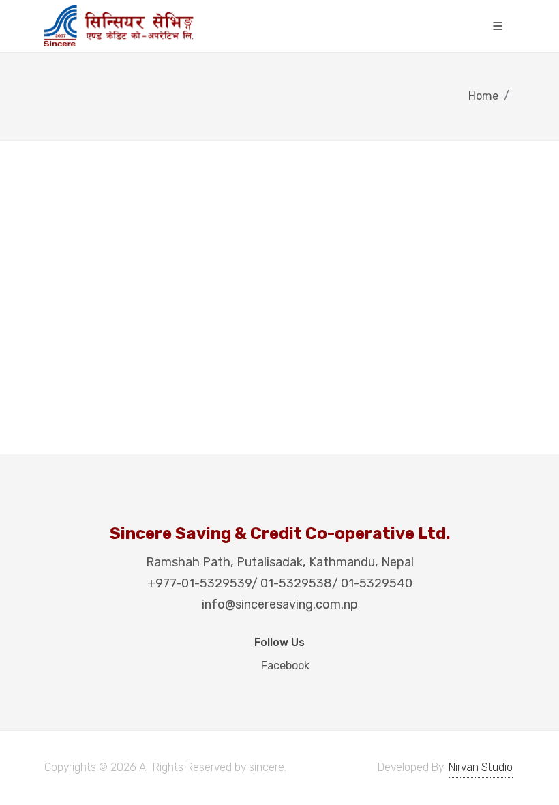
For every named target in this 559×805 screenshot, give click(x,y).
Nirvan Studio (481, 767)
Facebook (283, 665)
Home (483, 95)
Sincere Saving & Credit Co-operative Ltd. (280, 533)
